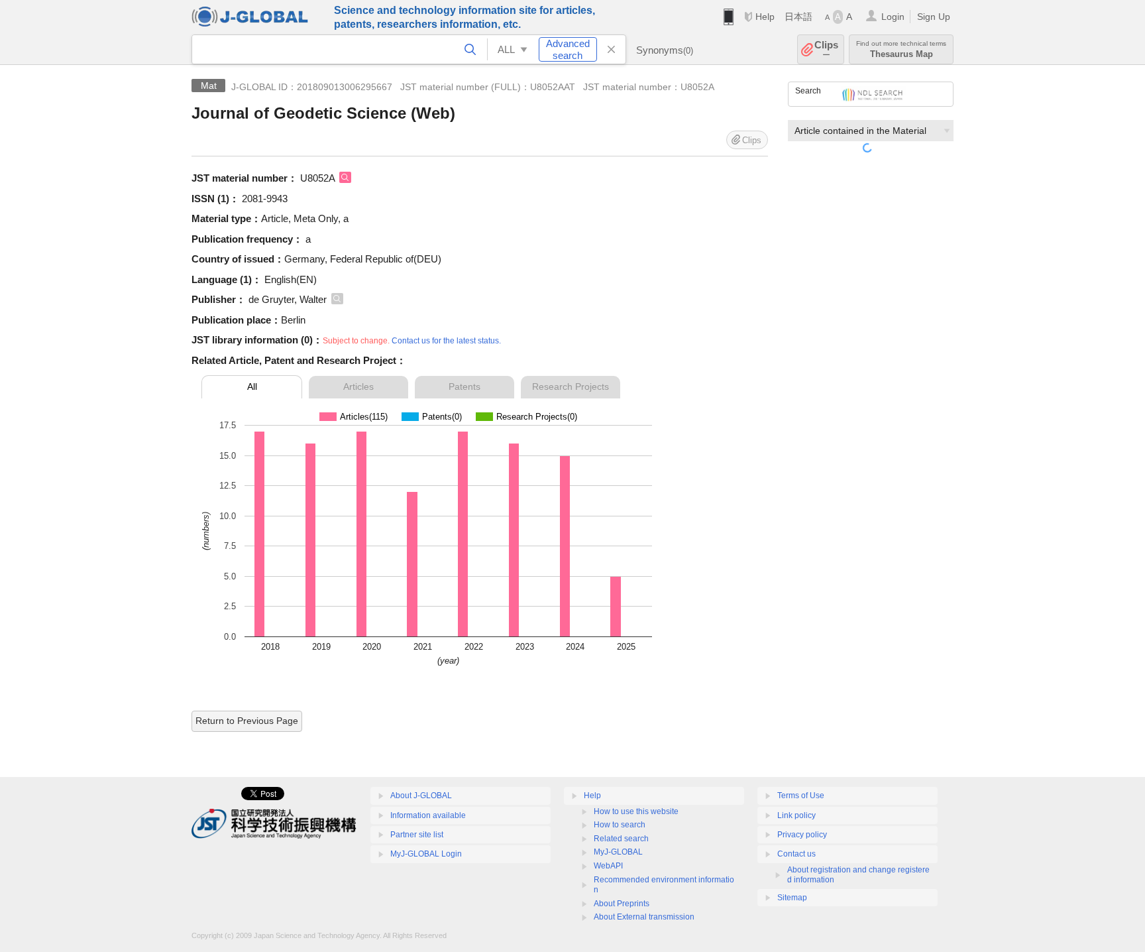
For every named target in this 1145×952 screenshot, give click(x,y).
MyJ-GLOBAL (618, 852)
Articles (358, 386)
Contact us (796, 854)
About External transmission (644, 917)
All (252, 386)
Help (765, 16)
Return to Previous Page (246, 720)
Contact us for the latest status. (446, 340)
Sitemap (792, 897)
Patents (464, 386)
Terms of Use (800, 795)
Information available (428, 815)
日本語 (798, 16)
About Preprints (621, 903)
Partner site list (416, 834)
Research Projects (570, 386)
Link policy (796, 815)
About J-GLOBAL (421, 795)
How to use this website (636, 811)
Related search (621, 838)
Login (892, 16)
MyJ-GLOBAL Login (426, 854)
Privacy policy (802, 834)
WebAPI (608, 865)
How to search (619, 824)
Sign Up (933, 16)
